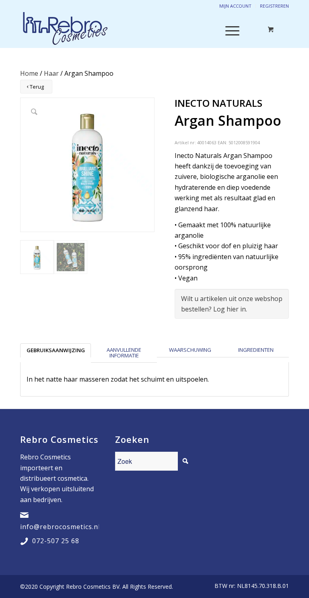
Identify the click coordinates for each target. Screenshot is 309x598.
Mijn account (235, 6)
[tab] (55, 353)
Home (29, 73)
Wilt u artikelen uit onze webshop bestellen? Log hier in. (231, 304)
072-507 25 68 (55, 540)
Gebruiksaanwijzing (56, 350)
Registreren (274, 6)
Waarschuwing (190, 349)
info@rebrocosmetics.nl (60, 526)
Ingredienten (256, 349)
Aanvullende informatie (124, 352)
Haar (51, 73)
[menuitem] (249, 586)
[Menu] (228, 30)
